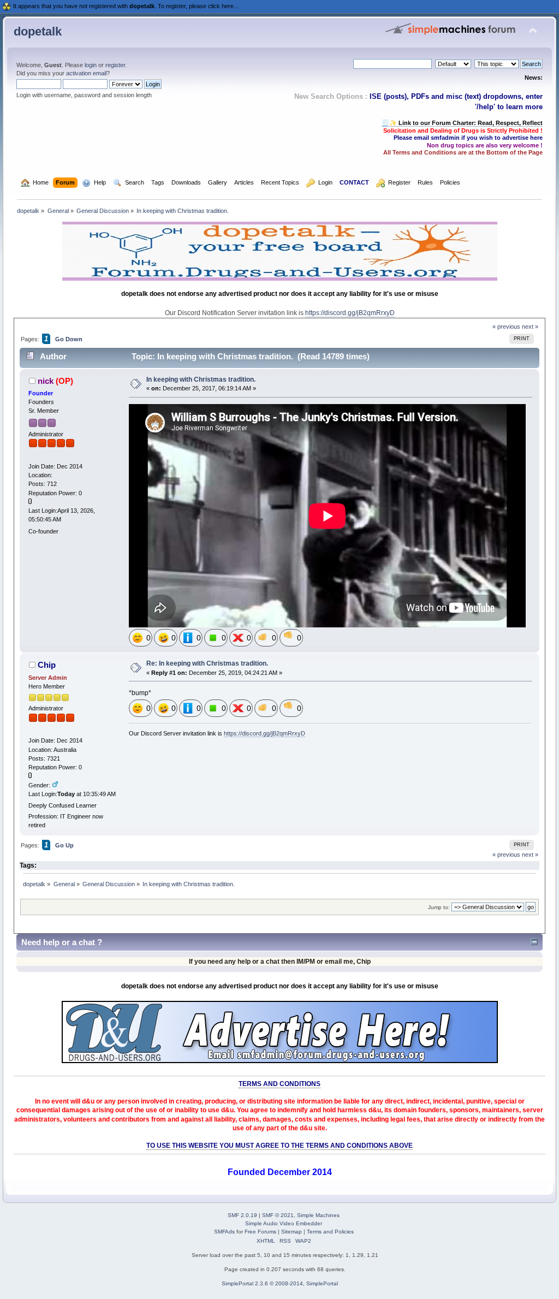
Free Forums (260, 1232)
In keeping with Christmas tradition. (200, 379)
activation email (86, 73)
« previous (506, 326)
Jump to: (439, 907)
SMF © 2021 (278, 1215)
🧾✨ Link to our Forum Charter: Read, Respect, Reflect (462, 123)
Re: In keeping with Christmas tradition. (207, 663)
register (115, 65)
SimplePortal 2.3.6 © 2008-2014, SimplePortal (280, 1283)
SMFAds (224, 1232)
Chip (47, 664)
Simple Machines (318, 1215)
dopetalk (38, 31)
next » (530, 326)
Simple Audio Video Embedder (283, 1223)
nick (45, 380)
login (91, 65)
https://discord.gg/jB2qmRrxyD (350, 313)
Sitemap (291, 1232)
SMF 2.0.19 (242, 1215)
